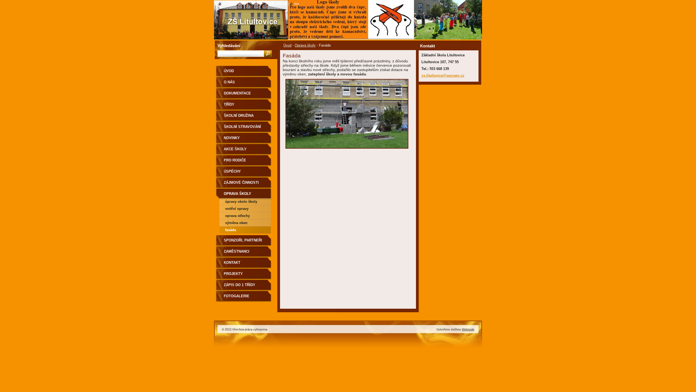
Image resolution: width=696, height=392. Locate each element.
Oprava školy (305, 45)
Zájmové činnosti (241, 182)
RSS (296, 4)
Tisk (256, 4)
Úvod (287, 45)
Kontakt (232, 263)
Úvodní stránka (234, 4)
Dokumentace (237, 93)
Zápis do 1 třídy (239, 285)
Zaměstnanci (236, 251)
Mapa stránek (276, 4)
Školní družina (239, 116)
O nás (229, 82)
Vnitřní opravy (236, 209)
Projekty (233, 274)
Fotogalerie (236, 296)
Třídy (229, 104)
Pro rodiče (235, 160)
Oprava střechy (237, 216)
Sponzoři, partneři (243, 240)
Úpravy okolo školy (241, 202)
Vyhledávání (228, 45)
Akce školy (235, 149)
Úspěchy (232, 171)
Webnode (468, 329)
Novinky (232, 138)
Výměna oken (236, 223)
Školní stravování (242, 127)
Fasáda (230, 230)
